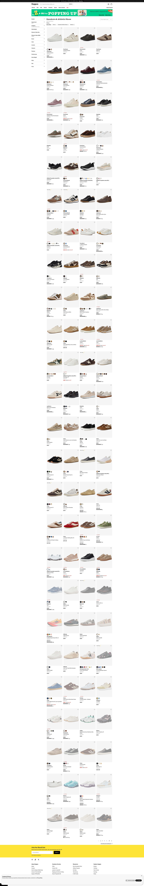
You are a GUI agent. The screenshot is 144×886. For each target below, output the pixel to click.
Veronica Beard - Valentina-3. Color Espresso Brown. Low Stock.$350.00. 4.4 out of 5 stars (71, 171)
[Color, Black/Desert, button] (53, 374)
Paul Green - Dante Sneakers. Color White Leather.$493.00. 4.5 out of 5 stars (55, 42)
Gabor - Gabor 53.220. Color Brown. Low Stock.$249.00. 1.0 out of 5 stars (71, 822)
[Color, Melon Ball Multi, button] (90, 667)
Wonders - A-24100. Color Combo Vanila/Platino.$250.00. (104, 691)
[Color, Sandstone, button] (82, 602)
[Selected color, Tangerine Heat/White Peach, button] (48, 634)
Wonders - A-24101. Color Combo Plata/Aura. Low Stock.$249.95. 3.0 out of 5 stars (104, 790)
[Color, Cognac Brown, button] (66, 731)
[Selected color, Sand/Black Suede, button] (64, 211)
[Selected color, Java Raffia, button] (97, 211)
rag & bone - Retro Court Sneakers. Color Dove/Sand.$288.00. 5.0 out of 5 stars (55, 399)
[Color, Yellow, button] (82, 211)
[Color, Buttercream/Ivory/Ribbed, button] (88, 178)
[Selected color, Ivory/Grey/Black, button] (48, 731)
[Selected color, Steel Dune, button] (64, 309)
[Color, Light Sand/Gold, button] (55, 309)
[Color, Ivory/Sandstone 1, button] (55, 243)
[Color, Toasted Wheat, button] (101, 763)
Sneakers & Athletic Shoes (62, 24)
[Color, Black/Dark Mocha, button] (49, 537)
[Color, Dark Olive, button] (84, 602)
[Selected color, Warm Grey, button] (97, 569)
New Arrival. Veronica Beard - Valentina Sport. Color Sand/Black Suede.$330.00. (71, 204)
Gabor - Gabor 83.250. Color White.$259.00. (55, 659)
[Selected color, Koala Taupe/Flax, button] (81, 537)
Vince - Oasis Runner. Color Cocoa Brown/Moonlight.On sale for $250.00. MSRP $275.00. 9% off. (88, 756)
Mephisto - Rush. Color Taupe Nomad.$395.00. (55, 138)
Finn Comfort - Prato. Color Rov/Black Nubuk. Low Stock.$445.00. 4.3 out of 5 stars (88, 42)
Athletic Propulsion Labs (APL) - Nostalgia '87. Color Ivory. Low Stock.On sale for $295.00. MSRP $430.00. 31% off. (71, 366)
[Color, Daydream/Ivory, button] (86, 178)
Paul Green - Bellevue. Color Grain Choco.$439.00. (104, 42)
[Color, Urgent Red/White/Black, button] (51, 634)
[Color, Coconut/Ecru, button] (55, 211)
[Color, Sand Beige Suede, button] (103, 374)
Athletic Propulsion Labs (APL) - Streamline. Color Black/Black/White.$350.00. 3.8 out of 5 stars (55, 171)
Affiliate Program (76, 868)
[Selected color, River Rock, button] (48, 763)
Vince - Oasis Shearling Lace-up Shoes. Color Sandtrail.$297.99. (71, 334)
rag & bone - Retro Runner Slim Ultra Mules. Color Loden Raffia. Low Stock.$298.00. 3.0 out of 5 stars (104, 301)
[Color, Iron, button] (66, 830)
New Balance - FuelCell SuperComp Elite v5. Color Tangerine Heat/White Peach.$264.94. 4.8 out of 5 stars (55, 627)
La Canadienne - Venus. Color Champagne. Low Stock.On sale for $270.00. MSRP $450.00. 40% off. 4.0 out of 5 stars (71, 562)
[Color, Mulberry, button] (99, 569)
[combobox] (54, 4)
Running (95, 871)
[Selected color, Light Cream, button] (64, 731)
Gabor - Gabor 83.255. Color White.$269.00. (71, 594)
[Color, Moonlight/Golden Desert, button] (49, 698)
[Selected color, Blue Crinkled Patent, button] (81, 115)
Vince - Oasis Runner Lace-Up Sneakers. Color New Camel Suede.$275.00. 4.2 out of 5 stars (71, 432)
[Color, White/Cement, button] (51, 243)
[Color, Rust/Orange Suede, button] (84, 374)
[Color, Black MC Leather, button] (101, 146)
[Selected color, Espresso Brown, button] (64, 178)
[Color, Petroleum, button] (51, 309)
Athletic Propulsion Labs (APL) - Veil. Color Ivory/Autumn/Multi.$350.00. (104, 171)
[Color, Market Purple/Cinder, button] (82, 667)
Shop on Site (101, 15)
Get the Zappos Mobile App (37, 870)
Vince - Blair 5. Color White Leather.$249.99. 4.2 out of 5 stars (55, 790)
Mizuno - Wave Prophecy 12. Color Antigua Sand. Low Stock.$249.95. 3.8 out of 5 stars (71, 790)
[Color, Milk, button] (99, 763)
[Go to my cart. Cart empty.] (111, 4)
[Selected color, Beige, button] (64, 146)
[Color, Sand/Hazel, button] (99, 374)
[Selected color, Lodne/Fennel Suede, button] (48, 374)
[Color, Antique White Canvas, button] (86, 309)
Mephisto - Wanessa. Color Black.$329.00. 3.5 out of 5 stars (88, 204)
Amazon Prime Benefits (36, 871)
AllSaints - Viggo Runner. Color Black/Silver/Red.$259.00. (71, 627)
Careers (33, 868)
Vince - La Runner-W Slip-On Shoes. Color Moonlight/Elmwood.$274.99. (55, 529)
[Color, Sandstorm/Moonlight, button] (53, 537)
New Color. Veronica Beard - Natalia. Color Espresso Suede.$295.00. (88, 366)
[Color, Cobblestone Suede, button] (82, 374)
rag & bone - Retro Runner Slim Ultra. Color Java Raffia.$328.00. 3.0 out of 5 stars (104, 204)
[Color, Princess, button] (68, 82)
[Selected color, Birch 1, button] (48, 341)
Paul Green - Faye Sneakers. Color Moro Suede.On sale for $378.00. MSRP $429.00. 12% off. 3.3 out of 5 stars (88, 138)
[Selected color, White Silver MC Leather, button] (97, 146)
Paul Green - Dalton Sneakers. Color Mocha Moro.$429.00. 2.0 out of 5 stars (55, 75)
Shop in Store (108, 15)
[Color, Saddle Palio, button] (82, 82)
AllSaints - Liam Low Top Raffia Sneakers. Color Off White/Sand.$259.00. (71, 659)
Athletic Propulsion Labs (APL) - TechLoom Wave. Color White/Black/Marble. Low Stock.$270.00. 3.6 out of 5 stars (55, 562)
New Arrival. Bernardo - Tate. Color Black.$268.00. (88, 594)
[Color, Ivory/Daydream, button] (49, 569)
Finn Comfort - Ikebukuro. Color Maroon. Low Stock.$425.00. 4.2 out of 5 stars (88, 75)
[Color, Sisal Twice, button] (70, 82)
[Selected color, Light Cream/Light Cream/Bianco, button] (97, 243)
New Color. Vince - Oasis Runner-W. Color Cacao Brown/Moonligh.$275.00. (55, 497)
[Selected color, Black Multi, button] (97, 667)
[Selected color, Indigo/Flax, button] (48, 698)
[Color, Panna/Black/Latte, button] (82, 830)
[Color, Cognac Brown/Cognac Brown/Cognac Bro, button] (101, 243)
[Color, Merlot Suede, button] (49, 49)
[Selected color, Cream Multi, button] (81, 667)
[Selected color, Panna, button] (81, 830)
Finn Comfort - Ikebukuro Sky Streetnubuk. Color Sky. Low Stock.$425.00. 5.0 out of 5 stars (104, 75)
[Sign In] (108, 4)
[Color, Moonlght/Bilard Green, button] (86, 537)
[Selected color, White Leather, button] (48, 49)
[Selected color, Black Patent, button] (64, 406)
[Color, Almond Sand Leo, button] (49, 82)
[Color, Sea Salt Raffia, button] (101, 211)
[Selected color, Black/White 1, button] (81, 178)
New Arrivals (96, 870)
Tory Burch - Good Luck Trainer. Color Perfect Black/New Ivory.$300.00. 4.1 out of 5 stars (55, 269)
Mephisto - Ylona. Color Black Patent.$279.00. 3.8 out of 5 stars (71, 399)
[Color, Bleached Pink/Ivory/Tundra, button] (99, 178)
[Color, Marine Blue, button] (49, 667)
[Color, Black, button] (90, 309)
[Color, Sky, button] (66, 243)
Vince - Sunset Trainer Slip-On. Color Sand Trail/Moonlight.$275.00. (71, 464)
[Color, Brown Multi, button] (104, 667)
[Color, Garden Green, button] (49, 472)
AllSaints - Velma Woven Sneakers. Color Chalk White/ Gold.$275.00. (71, 497)
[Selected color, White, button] (64, 602)
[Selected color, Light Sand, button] (48, 309)
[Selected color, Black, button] (81, 211)
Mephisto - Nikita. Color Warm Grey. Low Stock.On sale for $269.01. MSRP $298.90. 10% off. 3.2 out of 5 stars (104, 562)
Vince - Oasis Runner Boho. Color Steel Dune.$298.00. (71, 301)
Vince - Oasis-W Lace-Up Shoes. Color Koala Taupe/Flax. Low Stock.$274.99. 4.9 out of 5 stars (88, 529)
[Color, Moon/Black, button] (49, 439)
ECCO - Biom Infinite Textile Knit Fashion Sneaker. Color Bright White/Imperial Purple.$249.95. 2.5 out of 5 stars (88, 790)
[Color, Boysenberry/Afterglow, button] (49, 634)
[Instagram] (32, 859)
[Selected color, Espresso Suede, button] (81, 374)
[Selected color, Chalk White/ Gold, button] (64, 504)
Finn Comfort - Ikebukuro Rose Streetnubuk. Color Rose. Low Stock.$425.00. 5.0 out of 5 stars (55, 107)
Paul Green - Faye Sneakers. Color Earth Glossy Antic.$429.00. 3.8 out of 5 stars (71, 75)
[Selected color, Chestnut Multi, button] (48, 211)
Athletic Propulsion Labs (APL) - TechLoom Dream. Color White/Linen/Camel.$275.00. (104, 464)
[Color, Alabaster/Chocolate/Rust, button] (82, 178)
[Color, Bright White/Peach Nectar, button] (82, 796)
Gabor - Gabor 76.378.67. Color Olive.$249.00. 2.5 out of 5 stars (104, 822)
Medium (71, 24)
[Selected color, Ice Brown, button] (81, 276)
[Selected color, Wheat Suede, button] (81, 504)
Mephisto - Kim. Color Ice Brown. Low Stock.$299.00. (88, 269)
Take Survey (75, 871)
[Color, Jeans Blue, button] (66, 146)
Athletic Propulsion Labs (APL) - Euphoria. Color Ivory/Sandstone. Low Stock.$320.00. (55, 236)
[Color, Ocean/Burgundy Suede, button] (66, 211)
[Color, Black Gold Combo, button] (66, 82)
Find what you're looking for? (106, 843)
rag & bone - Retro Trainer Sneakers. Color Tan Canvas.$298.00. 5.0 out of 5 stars (88, 301)
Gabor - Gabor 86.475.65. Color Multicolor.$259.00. (88, 627)
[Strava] (38, 859)
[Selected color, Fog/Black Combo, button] (97, 276)
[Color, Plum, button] (49, 309)
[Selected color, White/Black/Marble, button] (48, 569)
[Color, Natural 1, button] (86, 667)
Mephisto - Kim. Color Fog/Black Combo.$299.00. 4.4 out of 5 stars (104, 269)
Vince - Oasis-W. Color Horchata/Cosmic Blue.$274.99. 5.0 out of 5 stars (104, 497)
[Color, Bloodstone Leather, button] (49, 504)
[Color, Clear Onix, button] (49, 731)
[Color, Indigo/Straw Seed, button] (51, 537)
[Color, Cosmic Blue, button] (68, 472)
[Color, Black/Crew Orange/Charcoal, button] (53, 731)
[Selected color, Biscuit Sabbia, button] (64, 243)
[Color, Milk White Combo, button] (51, 82)
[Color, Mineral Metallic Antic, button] (99, 146)
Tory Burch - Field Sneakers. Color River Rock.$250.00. (55, 756)
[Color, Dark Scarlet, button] (84, 667)
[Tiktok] (35, 859)
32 (109, 840)
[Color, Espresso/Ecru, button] (101, 374)
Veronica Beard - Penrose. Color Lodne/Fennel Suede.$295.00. (55, 366)
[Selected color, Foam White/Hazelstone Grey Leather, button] (97, 406)
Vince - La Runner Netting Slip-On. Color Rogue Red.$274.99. (71, 529)
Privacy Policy (39, 877)
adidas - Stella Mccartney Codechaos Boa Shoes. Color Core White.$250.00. (88, 723)
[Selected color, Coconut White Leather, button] (97, 374)
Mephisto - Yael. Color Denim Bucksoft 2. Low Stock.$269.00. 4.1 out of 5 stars (55, 594)
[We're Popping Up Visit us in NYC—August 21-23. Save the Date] (72, 12)
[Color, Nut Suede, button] (82, 115)
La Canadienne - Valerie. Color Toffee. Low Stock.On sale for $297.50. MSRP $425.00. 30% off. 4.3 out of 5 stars (88, 334)
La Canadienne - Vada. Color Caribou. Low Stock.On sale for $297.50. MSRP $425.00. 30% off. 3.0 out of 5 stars (104, 334)
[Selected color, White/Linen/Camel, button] (97, 472)
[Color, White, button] (88, 309)
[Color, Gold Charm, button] (53, 309)
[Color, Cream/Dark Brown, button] (82, 309)
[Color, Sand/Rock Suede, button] (51, 374)
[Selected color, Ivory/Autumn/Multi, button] (97, 178)
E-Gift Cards (75, 873)
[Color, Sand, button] (49, 374)
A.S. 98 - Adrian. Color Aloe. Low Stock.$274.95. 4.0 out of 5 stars (104, 529)
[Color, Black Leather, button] (49, 796)
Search (70, 4)
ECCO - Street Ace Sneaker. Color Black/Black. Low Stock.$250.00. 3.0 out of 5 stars (71, 756)
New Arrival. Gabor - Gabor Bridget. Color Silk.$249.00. (55, 822)
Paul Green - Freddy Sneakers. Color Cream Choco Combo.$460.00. (71, 42)
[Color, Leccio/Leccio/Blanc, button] (103, 243)
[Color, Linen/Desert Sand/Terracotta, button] (53, 243)
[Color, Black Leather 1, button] (86, 439)
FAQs (53, 866)
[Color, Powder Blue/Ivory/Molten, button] (101, 178)
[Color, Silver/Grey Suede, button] (86, 374)
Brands (95, 866)
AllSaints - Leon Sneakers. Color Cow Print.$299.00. (71, 269)
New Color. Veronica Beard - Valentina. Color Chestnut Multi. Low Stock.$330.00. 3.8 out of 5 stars (55, 204)
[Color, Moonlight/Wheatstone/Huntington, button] (51, 504)
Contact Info (54, 868)
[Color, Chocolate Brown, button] (55, 374)
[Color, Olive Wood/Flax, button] (51, 698)
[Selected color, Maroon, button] (81, 82)
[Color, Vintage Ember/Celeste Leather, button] (84, 537)
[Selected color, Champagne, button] (64, 569)
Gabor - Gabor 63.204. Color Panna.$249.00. (88, 822)
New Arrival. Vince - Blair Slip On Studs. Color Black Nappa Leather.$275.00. (88, 464)
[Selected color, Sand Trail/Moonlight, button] (64, 472)
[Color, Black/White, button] (49, 211)
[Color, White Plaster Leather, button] (84, 439)
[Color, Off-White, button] (84, 211)
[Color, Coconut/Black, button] (51, 211)
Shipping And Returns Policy (58, 871)
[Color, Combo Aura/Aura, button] (99, 698)
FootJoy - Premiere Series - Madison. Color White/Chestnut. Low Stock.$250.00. (88, 691)
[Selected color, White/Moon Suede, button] (48, 439)
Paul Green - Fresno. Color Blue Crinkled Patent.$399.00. (88, 107)
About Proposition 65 (56, 873)
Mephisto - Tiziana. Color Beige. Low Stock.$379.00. (71, 138)
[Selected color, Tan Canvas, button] (81, 309)
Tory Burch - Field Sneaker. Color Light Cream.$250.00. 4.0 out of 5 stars (71, 723)
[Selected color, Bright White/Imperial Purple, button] (81, 796)
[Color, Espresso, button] (106, 374)
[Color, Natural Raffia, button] (99, 211)
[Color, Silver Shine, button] (66, 276)
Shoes (54, 24)
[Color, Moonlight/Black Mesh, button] (51, 472)
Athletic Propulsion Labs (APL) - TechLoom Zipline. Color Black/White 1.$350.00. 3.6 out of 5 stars (88, 171)
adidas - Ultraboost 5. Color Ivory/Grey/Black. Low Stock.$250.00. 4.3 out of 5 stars (55, 723)
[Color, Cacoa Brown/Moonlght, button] (82, 537)
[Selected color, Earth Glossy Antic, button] (64, 82)
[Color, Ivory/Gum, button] (66, 374)
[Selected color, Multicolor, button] (97, 634)
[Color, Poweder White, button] (53, 82)
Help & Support (109, 7)
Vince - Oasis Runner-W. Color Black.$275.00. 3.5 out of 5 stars (55, 464)
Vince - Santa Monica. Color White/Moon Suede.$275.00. (55, 432)
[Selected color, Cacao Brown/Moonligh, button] (48, 504)
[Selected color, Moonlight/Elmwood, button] (48, 537)
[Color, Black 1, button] (49, 341)
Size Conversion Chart (77, 866)
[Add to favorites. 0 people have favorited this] (61, 28)
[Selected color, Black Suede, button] (81, 439)
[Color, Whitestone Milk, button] (82, 504)
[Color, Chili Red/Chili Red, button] (66, 763)
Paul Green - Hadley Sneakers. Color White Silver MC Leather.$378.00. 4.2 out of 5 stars (104, 138)
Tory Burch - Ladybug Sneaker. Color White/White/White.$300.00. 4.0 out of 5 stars (88, 236)
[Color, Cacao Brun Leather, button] (66, 309)
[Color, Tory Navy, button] (49, 763)
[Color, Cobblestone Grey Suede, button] (66, 178)
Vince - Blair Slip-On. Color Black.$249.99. (104, 756)
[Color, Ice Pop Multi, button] (101, 667)
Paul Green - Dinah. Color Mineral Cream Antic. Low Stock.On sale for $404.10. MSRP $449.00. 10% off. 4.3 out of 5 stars (71, 107)
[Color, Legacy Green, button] (51, 731)
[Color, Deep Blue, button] (66, 406)
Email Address (36, 852)
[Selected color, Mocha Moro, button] (48, 82)
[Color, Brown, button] (84, 82)
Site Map (75, 870)
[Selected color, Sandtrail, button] (64, 341)
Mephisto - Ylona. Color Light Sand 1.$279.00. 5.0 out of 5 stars (88, 399)
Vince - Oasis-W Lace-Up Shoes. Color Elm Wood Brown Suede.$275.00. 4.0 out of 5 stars (104, 432)
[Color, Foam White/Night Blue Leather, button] (99, 406)
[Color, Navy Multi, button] (53, 211)
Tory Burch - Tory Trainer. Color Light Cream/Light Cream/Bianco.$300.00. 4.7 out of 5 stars (104, 236)
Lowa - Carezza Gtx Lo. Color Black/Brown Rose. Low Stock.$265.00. (104, 594)
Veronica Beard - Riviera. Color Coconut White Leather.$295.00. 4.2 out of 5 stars (104, 366)
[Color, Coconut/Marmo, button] (57, 211)
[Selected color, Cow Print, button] (64, 276)
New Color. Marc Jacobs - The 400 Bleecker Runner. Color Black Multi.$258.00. (104, 659)
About (33, 866)
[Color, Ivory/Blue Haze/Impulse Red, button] (90, 178)
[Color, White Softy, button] (68, 406)
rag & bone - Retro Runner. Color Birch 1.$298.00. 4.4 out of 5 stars (55, 334)
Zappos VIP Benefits (36, 873)
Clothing (95, 868)
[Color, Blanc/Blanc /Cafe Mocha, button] (99, 243)
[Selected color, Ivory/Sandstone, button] (48, 243)
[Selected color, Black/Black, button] (64, 763)
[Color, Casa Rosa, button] (66, 472)
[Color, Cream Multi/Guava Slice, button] (88, 667)
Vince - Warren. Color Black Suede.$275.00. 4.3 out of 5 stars (88, 432)
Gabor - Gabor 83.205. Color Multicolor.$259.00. (104, 627)
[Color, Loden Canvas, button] (84, 309)
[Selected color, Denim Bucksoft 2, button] (48, 602)
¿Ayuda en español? (56, 870)
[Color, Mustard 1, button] (51, 341)
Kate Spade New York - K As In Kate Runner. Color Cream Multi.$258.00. (88, 659)
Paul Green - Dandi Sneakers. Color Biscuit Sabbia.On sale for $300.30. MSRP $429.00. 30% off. (71, 236)
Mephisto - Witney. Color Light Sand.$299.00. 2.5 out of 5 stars (55, 301)
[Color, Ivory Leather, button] (71, 82)
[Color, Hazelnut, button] (103, 667)
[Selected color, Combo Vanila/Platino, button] (97, 698)
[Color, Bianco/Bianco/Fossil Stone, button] (49, 276)
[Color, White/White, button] (68, 763)
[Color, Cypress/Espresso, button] (104, 374)
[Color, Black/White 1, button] (57, 243)
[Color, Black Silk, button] (49, 602)
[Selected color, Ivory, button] (64, 374)
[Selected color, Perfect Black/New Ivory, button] (48, 276)
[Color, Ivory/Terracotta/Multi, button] (84, 178)
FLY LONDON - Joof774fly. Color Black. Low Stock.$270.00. (88, 562)
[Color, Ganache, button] (82, 439)
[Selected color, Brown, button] (64, 830)
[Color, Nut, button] (51, 49)
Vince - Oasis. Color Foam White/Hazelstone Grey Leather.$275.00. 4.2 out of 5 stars (104, 399)
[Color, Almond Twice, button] (103, 146)
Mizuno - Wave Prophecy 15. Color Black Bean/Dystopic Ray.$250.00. (104, 723)
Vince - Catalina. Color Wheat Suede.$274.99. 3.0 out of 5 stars (88, 497)
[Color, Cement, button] (66, 569)
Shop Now (81, 1)
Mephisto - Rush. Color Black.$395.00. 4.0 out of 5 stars (104, 107)
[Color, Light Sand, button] (82, 276)
